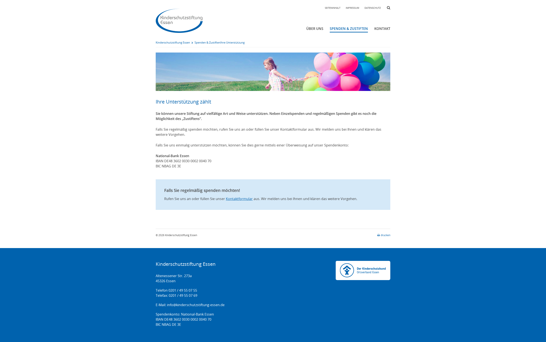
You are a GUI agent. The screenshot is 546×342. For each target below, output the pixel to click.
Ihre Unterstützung (232, 42)
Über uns (314, 28)
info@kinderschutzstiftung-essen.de (196, 305)
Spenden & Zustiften (349, 28)
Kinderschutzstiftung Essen (173, 42)
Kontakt (382, 28)
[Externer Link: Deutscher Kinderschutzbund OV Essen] (363, 270)
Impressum (352, 7)
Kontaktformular (239, 198)
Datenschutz (372, 7)
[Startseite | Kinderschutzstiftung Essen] (179, 21)
